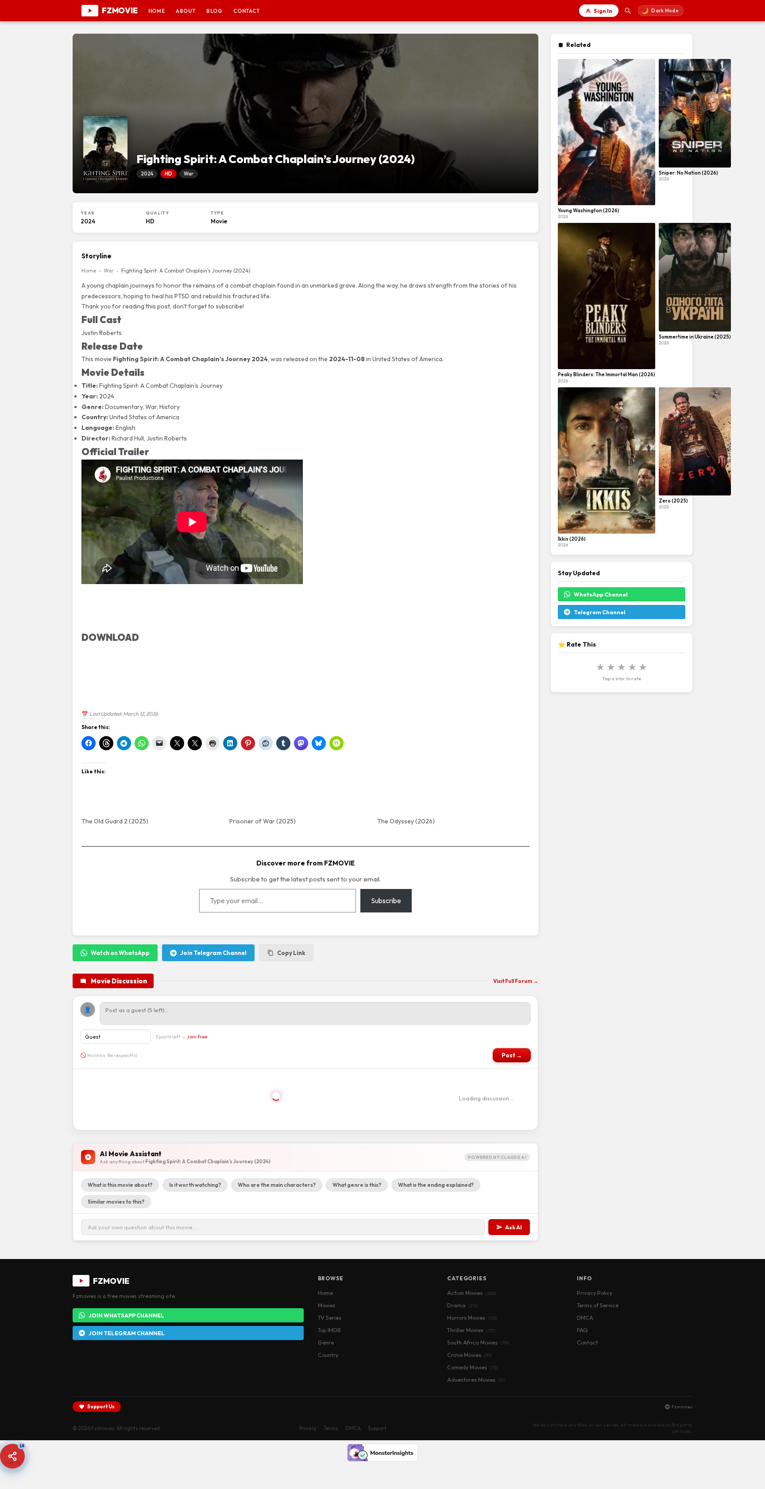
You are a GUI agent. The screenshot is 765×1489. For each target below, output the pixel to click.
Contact (246, 11)
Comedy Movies (472, 1367)
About (186, 11)
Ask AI (513, 1227)
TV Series (329, 1317)
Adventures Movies (476, 1379)
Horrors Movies (472, 1317)
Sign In (603, 10)
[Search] (628, 11)
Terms (331, 1428)
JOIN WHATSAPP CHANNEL (126, 1315)
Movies (326, 1305)
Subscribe (386, 900)
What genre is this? (356, 1184)
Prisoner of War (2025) (262, 821)
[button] (12, 1456)
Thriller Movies (471, 1329)
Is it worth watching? (195, 1184)
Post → (512, 1055)
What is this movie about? (120, 1184)
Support (377, 1428)
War (109, 270)
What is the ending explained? (436, 1184)
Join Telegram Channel (213, 952)
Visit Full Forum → (515, 981)
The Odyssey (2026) (406, 821)
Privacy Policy (594, 1292)
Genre (326, 1342)
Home (156, 11)
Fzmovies (682, 1406)
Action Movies (471, 1292)
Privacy (308, 1428)
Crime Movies (469, 1354)
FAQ (582, 1329)
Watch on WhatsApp (120, 952)
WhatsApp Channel (601, 594)
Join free (197, 1036)
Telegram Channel (600, 612)
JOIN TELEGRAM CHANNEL (127, 1333)
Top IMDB (329, 1329)
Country (328, 1354)
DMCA (585, 1317)
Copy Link (291, 952)
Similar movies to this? (116, 1201)
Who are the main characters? (277, 1184)
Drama (462, 1305)
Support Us (101, 1406)
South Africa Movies (478, 1342)
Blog (214, 11)
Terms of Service (597, 1305)
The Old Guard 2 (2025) (114, 821)
